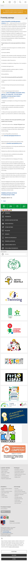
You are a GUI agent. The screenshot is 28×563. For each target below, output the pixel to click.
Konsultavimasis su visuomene (21, 493)
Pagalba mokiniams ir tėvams (20, 474)
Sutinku (14, 559)
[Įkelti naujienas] (9, 2)
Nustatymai (14, 551)
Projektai (7, 230)
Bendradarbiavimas (5, 477)
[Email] (7, 517)
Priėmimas (7, 213)
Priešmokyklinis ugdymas (19, 471)
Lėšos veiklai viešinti (5, 492)
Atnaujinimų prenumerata (11, 248)
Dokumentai (8, 216)
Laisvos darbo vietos (10, 244)
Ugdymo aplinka (4, 471)
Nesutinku (14, 555)
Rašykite (3, 511)
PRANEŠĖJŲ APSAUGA (10, 241)
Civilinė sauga (17, 500)
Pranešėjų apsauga (18, 497)
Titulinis (2, 5)
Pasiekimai (3, 474)
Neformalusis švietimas (19, 472)
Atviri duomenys (18, 503)
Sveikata (7, 234)
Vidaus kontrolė (9, 223)
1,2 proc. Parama (4, 497)
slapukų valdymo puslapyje (14, 546)
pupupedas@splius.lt (7, 532)
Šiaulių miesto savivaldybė (15, 522)
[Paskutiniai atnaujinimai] (14, 2)
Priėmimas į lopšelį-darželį (6, 478)
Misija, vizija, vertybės (5, 472)
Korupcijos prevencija (10, 237)
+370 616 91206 (6, 531)
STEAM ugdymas (9, 227)
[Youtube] (5, 517)
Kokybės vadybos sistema (11, 220)
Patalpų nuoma (17, 477)
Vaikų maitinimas (18, 475)
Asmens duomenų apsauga (20, 491)
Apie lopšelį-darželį (4, 469)
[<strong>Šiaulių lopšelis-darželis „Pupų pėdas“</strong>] (3, 2)
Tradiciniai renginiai (5, 475)
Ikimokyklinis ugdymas (19, 469)
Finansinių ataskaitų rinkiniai (6, 491)
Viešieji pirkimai (4, 495)
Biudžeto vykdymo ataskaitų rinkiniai (6, 489)
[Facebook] (2, 517)
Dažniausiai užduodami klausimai (19, 495)
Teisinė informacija (18, 501)
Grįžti (4, 201)
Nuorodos (16, 488)
